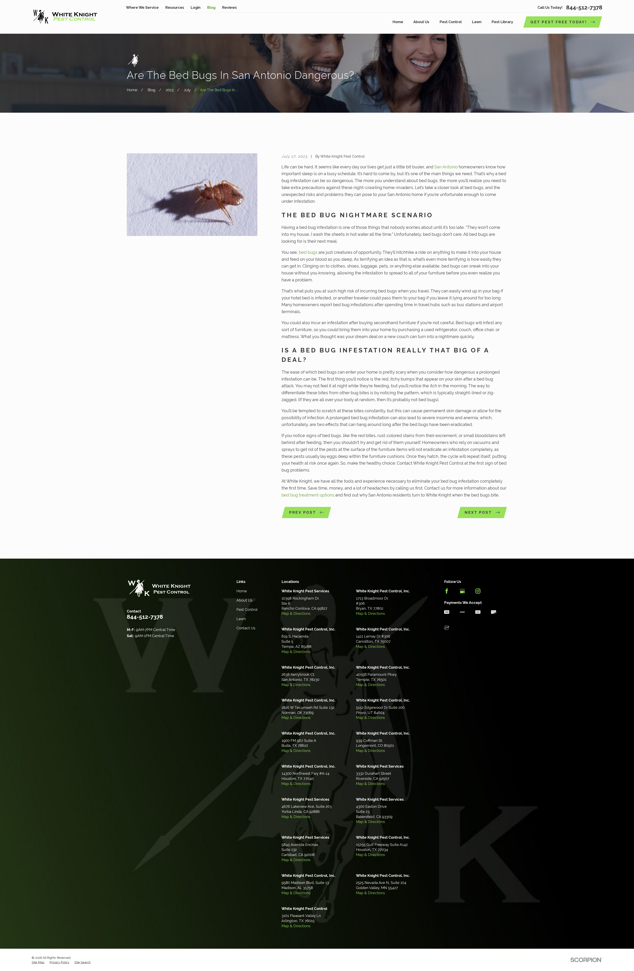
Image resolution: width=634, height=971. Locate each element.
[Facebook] (446, 591)
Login (195, 7)
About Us (244, 600)
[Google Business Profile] (462, 591)
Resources (174, 7)
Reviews (229, 7)
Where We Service (142, 7)
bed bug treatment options (308, 495)
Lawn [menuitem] (476, 22)
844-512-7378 (584, 7)
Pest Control (246, 609)
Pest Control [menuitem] (451, 22)
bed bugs (308, 252)
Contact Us (245, 628)
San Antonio (446, 166)
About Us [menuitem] (421, 22)
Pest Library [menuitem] (502, 22)
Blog (211, 7)
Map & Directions (296, 613)
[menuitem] (38, 962)
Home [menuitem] (397, 22)
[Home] (65, 17)
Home (241, 591)
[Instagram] (477, 591)
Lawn (241, 619)
